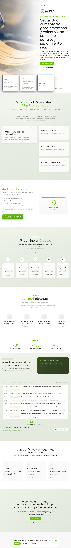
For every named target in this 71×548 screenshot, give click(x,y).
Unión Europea (28, 382)
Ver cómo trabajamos (47, 67)
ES (44, 5)
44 (39, 422)
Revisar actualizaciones (61, 429)
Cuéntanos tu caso (47, 63)
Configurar (33, 543)
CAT (41, 5)
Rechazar (25, 543)
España (20, 382)
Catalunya (13, 382)
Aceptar (17, 543)
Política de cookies (52, 540)
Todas (5, 382)
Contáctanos (35, 518)
